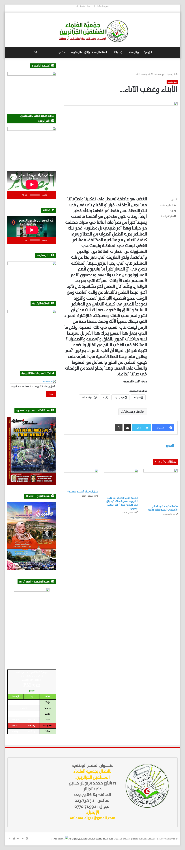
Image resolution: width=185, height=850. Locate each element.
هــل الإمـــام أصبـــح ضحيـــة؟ (82, 492)
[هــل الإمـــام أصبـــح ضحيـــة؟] (81, 478)
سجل (51, 394)
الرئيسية (148, 52)
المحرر (174, 199)
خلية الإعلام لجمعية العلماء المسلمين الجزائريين (91, 839)
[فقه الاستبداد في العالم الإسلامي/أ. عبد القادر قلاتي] (160, 486)
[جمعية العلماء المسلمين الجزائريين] (92, 31)
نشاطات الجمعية (100, 52)
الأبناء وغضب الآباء (131, 412)
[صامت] (18, 195)
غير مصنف (160, 74)
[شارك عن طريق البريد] (127, 427)
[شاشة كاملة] (12, 195)
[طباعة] (118, 427)
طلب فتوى (76, 52)
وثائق (87, 52)
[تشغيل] (51, 195)
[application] (31, 184)
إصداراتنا (118, 52)
